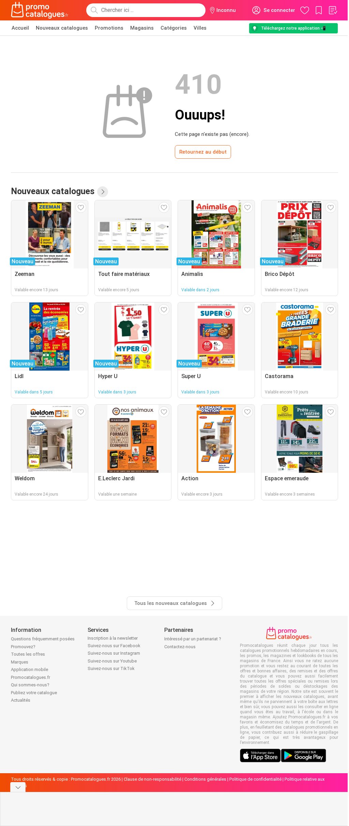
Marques (19, 662)
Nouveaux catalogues (62, 28)
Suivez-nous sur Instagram (114, 653)
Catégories (174, 28)
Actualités (20, 700)
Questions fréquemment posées (43, 638)
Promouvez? (23, 646)
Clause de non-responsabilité (152, 779)
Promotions (109, 28)
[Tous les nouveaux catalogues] (102, 191)
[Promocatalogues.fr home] (40, 10)
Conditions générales (205, 779)
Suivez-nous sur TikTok (111, 668)
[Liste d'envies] (332, 10)
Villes (200, 28)
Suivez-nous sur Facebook (114, 645)
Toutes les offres (28, 654)
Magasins (142, 28)
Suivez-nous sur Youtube (112, 661)
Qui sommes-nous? (30, 684)
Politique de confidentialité (255, 779)
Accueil (20, 28)
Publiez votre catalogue (34, 692)
